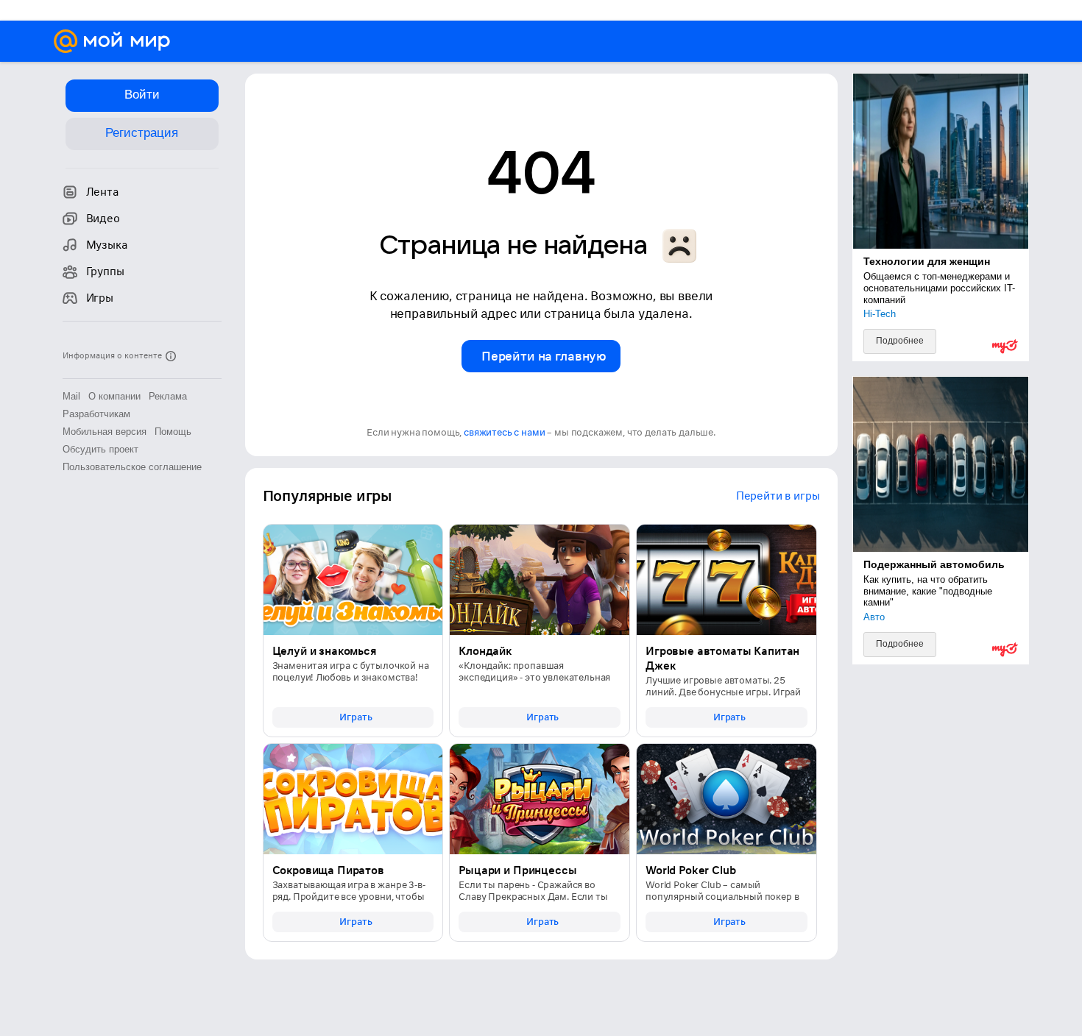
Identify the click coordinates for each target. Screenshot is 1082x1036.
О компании (114, 396)
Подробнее (900, 341)
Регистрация (141, 133)
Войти (142, 95)
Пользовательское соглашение (132, 466)
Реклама (168, 396)
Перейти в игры (778, 496)
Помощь (173, 431)
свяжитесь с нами (504, 432)
